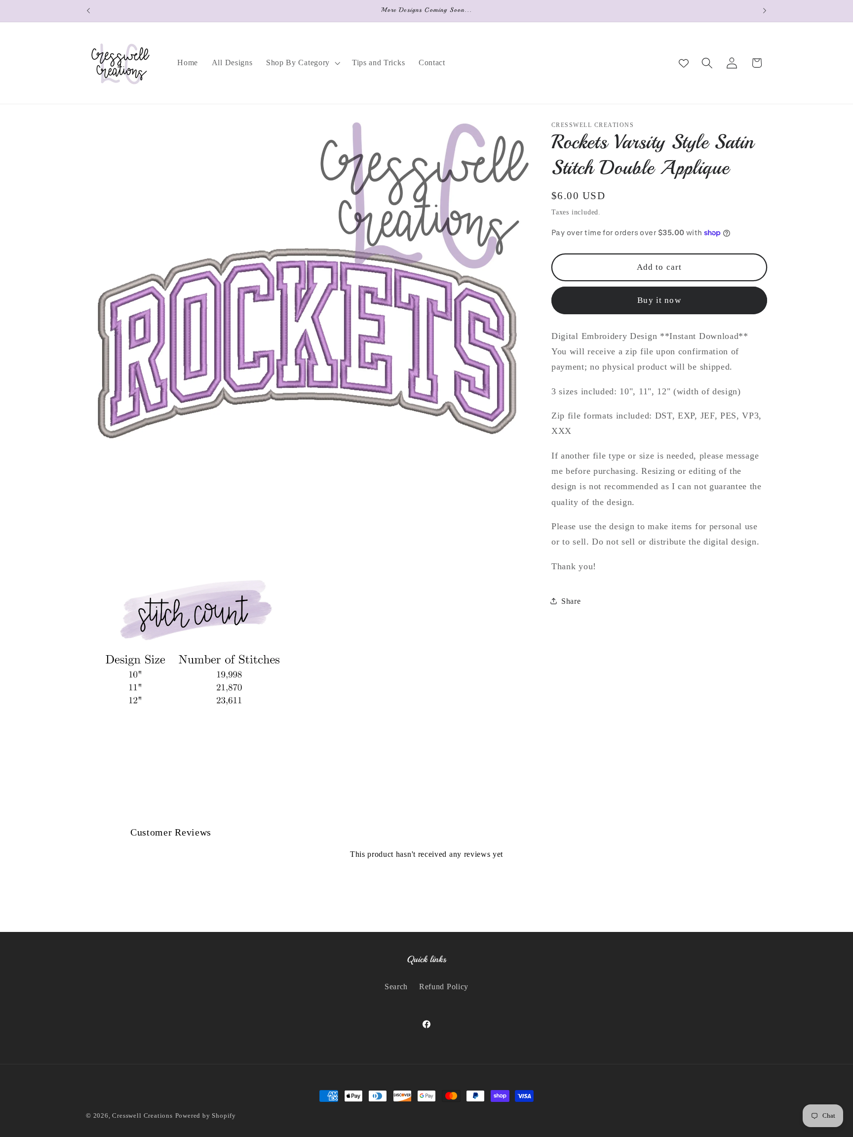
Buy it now (659, 300)
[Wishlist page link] (684, 63)
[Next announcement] (764, 11)
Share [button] (571, 600)
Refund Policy (443, 986)
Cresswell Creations (142, 1115)
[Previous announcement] (88, 11)
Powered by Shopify (205, 1115)
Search (396, 986)
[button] (302, 63)
